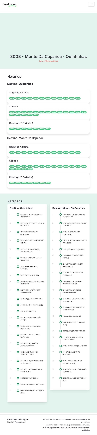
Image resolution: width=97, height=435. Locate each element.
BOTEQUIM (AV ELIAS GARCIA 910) (32, 384)
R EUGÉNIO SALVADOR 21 (29, 378)
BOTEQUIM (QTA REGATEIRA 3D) (74, 331)
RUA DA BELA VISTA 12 (28, 311)
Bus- (9, 4)
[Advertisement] (48, 36)
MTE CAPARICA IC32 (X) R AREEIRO (75, 346)
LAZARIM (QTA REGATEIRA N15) (31, 299)
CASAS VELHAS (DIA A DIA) (29, 275)
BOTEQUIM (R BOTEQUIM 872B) (31, 305)
